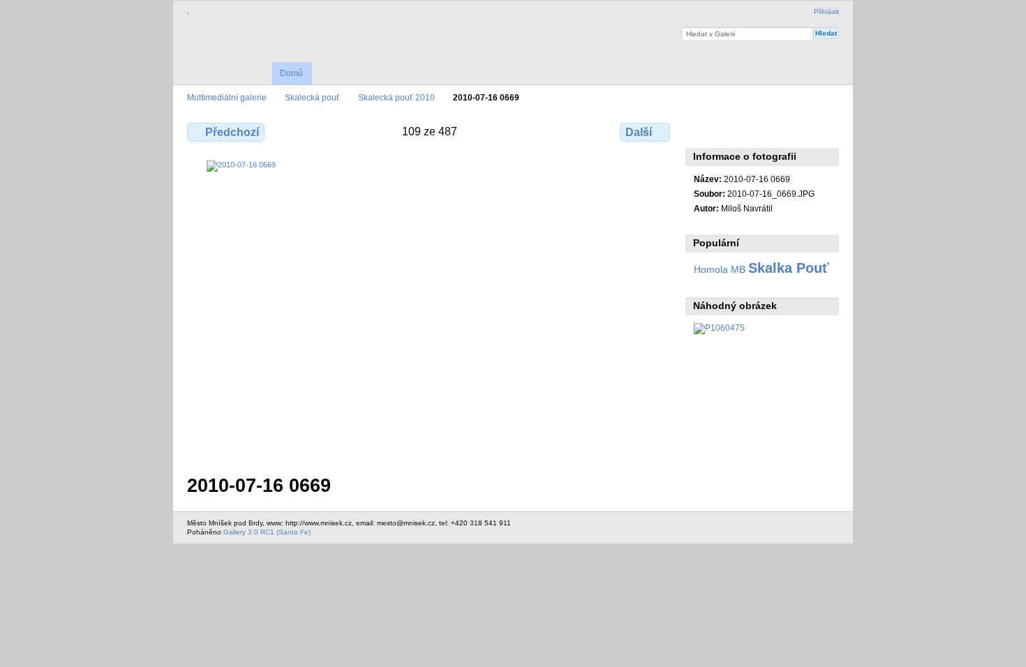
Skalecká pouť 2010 (396, 97)
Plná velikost (701, 130)
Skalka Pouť (788, 268)
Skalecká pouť (312, 97)
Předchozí (232, 132)
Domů (291, 73)
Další (638, 132)
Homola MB (719, 269)
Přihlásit (826, 11)
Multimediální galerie (227, 97)
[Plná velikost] (430, 309)
